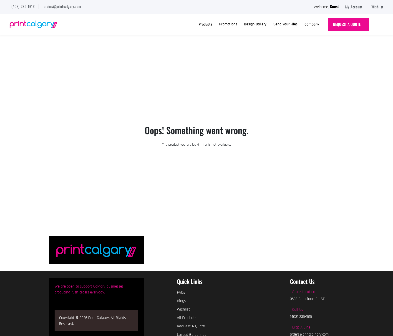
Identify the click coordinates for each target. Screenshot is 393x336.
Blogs (181, 300)
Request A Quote (191, 326)
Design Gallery (255, 24)
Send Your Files (285, 24)
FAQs (181, 292)
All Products (186, 317)
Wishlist (183, 309)
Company (312, 24)
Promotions (228, 24)
